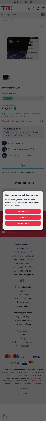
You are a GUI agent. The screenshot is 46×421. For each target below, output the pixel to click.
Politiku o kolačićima (30, 202)
